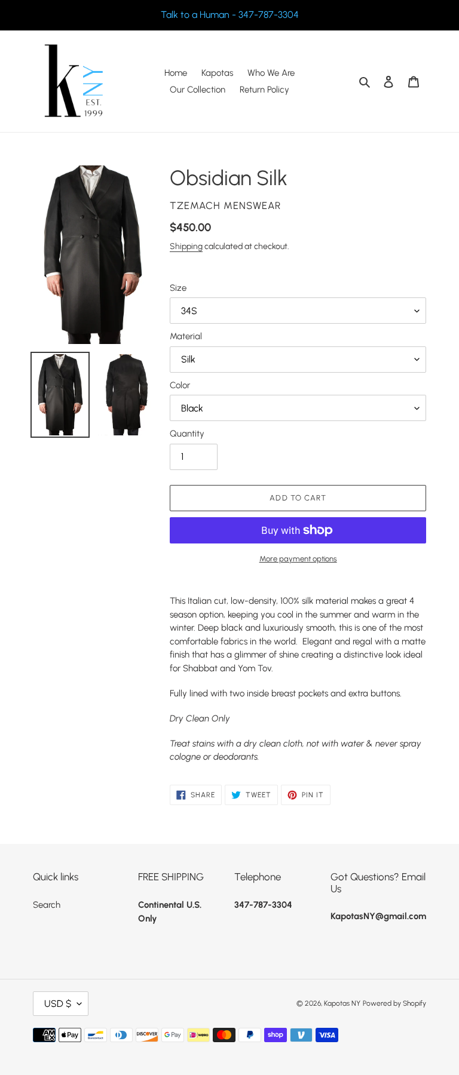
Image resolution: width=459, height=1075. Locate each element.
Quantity (187, 433)
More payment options (298, 558)
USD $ (57, 1003)
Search (46, 904)
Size (178, 287)
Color (180, 385)
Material (186, 336)
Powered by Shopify (394, 1003)
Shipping (186, 246)
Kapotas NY (342, 1003)
